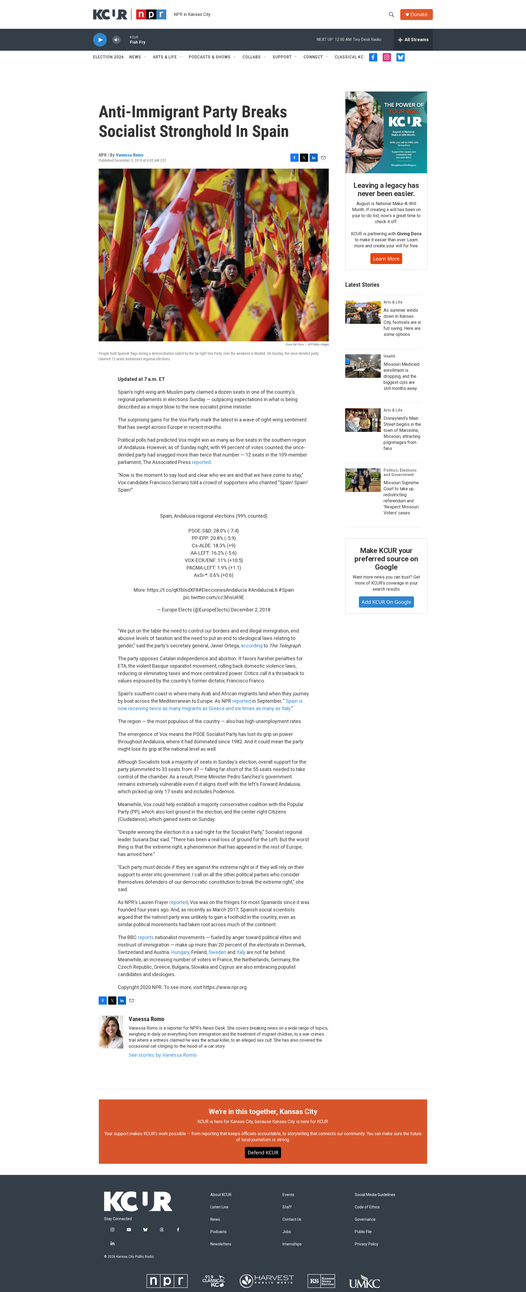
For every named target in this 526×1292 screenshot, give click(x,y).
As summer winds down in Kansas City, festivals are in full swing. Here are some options (402, 322)
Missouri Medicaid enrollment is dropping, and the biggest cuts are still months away (401, 376)
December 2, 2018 (250, 610)
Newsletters (220, 1244)
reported (201, 462)
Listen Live (219, 1207)
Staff (287, 1207)
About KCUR (220, 1195)
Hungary (180, 952)
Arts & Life (165, 57)
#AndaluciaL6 (263, 590)
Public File (363, 1232)
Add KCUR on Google (386, 602)
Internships (292, 1244)
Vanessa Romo (129, 155)
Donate (418, 14)
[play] (100, 40)
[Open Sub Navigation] (145, 57)
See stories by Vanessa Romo (163, 1055)
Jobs (286, 1232)
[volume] (116, 40)
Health (389, 356)
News (135, 57)
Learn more (386, 258)
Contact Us (291, 1219)
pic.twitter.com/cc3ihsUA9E (213, 597)
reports (146, 937)
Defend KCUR (263, 1152)
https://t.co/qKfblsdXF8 (172, 590)
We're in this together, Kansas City (263, 1111)
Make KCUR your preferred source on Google (386, 558)
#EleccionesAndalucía (222, 590)
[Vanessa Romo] (111, 1032)
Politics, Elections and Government (400, 472)
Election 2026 (108, 57)
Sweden (217, 952)
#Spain (286, 590)
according (252, 645)
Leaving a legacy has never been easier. (386, 189)
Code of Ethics (367, 1207)
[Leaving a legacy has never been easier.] (386, 132)
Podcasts (218, 1232)
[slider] (125, 39)
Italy (241, 952)
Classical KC (349, 57)
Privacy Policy (366, 1244)
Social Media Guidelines (375, 1195)
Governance (365, 1219)
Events (288, 1195)
